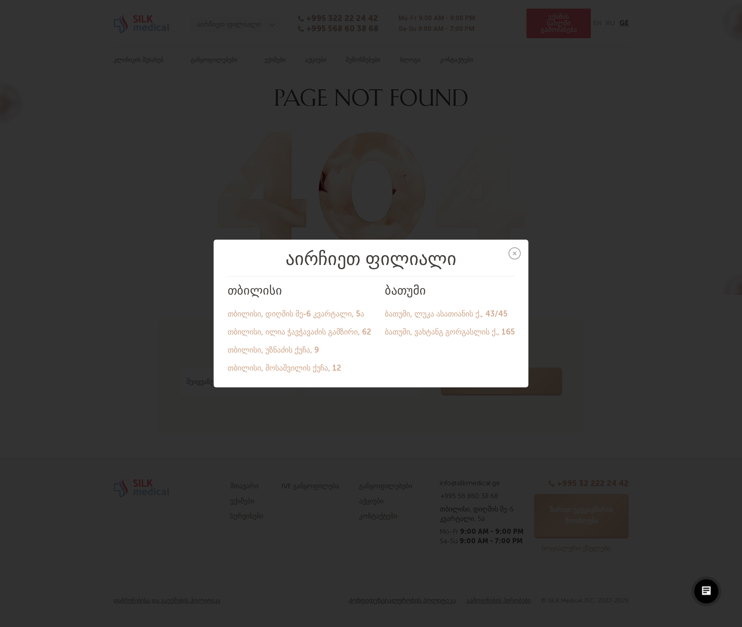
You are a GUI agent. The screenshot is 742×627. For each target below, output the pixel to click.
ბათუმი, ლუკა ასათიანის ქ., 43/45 (446, 314)
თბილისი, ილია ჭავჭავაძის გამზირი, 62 (299, 332)
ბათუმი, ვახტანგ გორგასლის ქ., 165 (450, 332)
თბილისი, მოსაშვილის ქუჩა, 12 (284, 368)
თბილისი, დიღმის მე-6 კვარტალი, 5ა (296, 314)
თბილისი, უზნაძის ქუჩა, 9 (273, 350)
